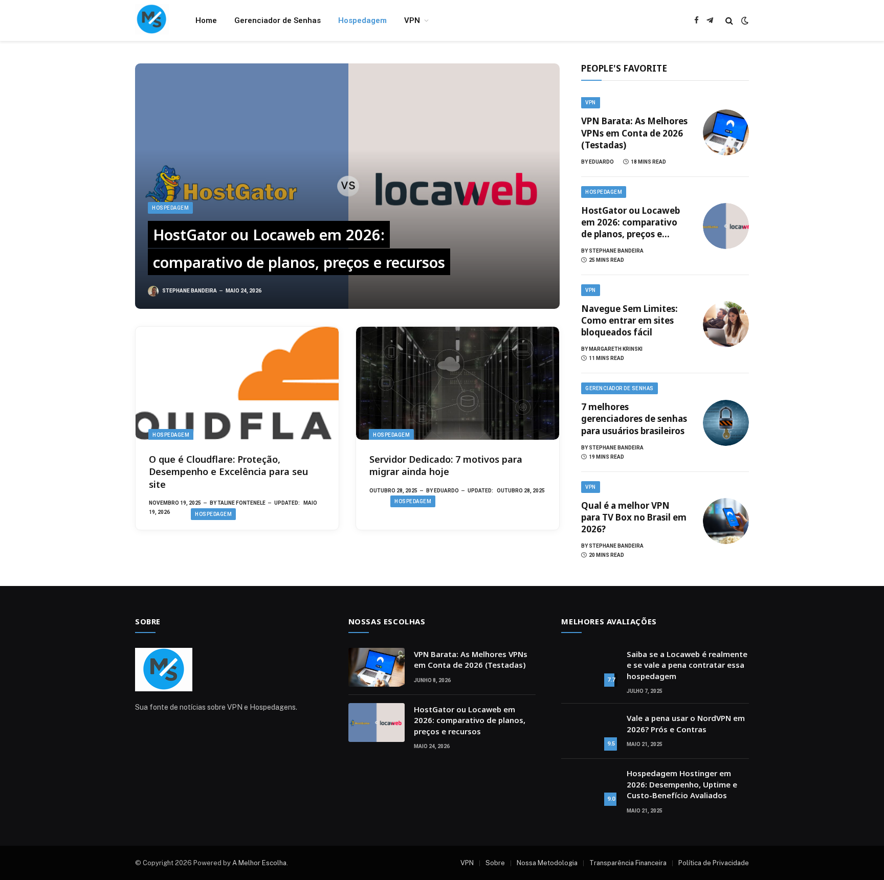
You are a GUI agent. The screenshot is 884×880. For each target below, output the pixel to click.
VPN (412, 20)
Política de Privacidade (713, 863)
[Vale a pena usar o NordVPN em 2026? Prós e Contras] (589, 731)
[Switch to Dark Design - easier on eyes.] (744, 20)
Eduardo (446, 490)
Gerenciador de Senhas (277, 20)
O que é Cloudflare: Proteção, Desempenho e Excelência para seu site (228, 471)
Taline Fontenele (241, 503)
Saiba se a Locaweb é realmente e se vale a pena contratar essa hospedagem (687, 665)
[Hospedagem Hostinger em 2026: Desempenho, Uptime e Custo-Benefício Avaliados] (589, 786)
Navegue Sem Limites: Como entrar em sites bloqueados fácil (629, 320)
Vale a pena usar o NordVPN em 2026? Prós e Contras (686, 723)
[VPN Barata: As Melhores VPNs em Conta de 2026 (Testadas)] (726, 132)
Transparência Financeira (628, 863)
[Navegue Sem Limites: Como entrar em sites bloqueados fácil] (726, 324)
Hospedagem (362, 20)
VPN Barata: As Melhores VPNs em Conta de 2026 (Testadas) (634, 132)
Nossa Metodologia (547, 863)
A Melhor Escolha (259, 863)
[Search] (729, 20)
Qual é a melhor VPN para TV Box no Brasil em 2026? (634, 517)
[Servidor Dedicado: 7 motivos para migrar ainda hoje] (457, 383)
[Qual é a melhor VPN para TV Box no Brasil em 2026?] (726, 521)
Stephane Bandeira (189, 291)
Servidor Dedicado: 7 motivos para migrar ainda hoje (445, 465)
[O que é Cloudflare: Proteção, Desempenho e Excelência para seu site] (237, 383)
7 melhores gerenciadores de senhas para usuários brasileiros (634, 418)
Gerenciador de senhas (619, 388)
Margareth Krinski (616, 349)
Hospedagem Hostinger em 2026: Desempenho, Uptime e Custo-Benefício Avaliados (682, 784)
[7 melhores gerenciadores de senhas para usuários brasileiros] (726, 423)
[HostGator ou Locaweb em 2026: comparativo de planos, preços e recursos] (347, 186)
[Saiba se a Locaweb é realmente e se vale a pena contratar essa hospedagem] (589, 667)
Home (206, 20)
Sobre (495, 863)
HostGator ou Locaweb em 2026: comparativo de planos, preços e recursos (299, 248)
